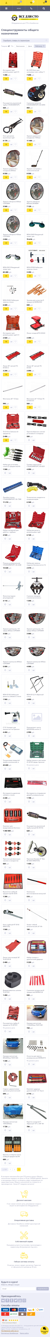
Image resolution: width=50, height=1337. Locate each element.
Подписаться (43, 1289)
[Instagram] (24, 1300)
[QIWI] (40, 1310)
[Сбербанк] (14, 1314)
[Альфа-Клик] (5, 1314)
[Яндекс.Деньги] (31, 1310)
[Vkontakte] (3, 1300)
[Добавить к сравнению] (11, 79)
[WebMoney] (22, 1310)
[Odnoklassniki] (11, 1300)
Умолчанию (20, 46)
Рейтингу (38, 46)
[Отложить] (15, 79)
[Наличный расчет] (22, 1314)
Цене (30, 46)
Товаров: (4, 46)
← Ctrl (5, 1169)
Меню (19, 8)
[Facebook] (7, 1300)
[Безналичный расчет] (31, 1314)
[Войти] (6, 3)
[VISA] (5, 1310)
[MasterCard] (14, 1310)
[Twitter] (16, 1300)
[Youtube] (20, 1300)
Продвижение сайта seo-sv (10, 1331)
